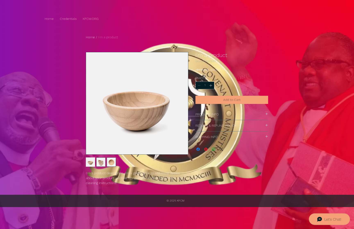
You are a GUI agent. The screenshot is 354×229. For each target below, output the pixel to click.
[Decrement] (198, 85)
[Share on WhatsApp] (213, 149)
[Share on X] (221, 149)
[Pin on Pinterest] (205, 149)
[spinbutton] (205, 85)
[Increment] (211, 85)
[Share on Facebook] (198, 149)
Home (90, 37)
